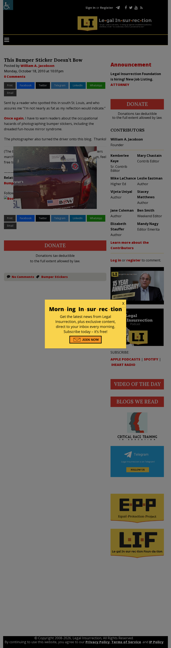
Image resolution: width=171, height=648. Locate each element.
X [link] (123, 303)
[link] (85, 303)
